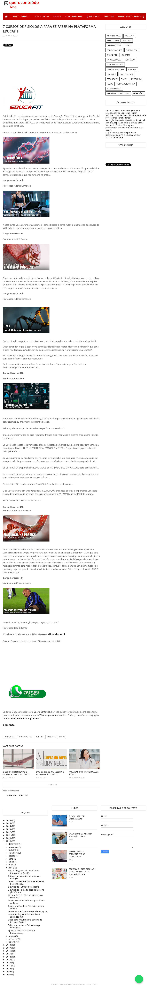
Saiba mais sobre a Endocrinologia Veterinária (24, 926)
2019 (8, 841)
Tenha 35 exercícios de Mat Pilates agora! (27, 911)
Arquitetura (113, 40)
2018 (8, 944)
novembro (14, 847)
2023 (8, 829)
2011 (8, 965)
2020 (8, 838)
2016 (8, 950)
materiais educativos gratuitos (23, 718)
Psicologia (136, 79)
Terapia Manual (114, 88)
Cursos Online (41, 16)
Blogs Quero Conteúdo (130, 16)
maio (11, 864)
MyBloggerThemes (88, 984)
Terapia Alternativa (126, 84)
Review (62, 737)
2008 (8, 974)
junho (12, 861)
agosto (12, 855)
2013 (8, 959)
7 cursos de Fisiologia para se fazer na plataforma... (26, 891)
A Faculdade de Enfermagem (76, 817)
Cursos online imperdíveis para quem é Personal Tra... (26, 882)
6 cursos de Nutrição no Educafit (23, 886)
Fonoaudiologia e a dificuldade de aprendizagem (24, 915)
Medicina (132, 69)
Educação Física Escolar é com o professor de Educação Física (82, 872)
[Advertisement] (25, 68)
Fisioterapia (130, 60)
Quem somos (93, 16)
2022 (8, 832)
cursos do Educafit (19, 132)
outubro (13, 849)
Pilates (124, 79)
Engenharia (112, 55)
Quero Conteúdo (20, 16)
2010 (8, 968)
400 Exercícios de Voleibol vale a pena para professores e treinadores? (125, 116)
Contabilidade (114, 45)
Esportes (126, 55)
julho (11, 858)
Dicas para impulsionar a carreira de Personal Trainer (25, 921)
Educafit (9, 116)
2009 (8, 971)
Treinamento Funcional (118, 93)
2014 (8, 956)
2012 (8, 962)
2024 (8, 826)
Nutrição (111, 74)
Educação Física (25, 737)
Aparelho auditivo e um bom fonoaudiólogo (21, 931)
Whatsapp (44, 715)
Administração (114, 36)
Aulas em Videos (73, 16)
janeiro (12, 941)
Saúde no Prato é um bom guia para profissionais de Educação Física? (122, 111)
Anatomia (129, 36)
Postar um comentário (17, 795)
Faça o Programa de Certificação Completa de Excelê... (23, 871)
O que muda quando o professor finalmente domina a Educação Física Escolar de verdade (123, 135)
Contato (108, 16)
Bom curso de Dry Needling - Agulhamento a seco (50, 773)
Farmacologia (114, 60)
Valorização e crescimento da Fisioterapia (77, 854)
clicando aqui (56, 634)
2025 (8, 823)
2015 (8, 953)
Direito (128, 45)
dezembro (14, 844)
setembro (13, 852)
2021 (8, 835)
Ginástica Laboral (115, 69)
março (12, 936)
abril (11, 867)
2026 (8, 820)
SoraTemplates (69, 984)
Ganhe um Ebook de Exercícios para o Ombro (26, 907)
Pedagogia (112, 79)
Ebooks (57, 16)
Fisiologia (51, 737)
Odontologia (126, 74)
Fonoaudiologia (115, 64)
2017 (8, 947)
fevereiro (13, 939)
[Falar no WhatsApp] (139, 979)
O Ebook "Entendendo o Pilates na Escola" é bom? (16, 773)
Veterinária (138, 93)
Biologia (127, 40)
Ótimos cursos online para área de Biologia (24, 877)
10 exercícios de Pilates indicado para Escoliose (25, 896)
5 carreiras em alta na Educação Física (80, 835)
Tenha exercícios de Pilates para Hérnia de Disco (26, 901)
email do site (60, 715)
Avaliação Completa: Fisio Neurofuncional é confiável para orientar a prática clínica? (125, 121)
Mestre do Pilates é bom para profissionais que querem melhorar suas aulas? (124, 127)
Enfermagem (131, 50)
